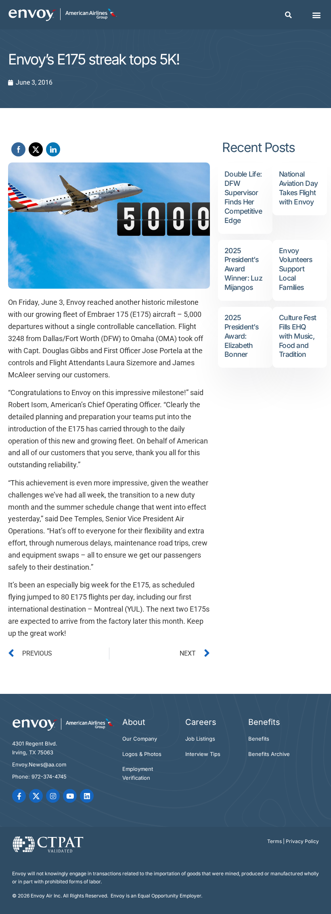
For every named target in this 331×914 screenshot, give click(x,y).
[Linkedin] (87, 796)
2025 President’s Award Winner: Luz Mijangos (243, 269)
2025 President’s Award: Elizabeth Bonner (241, 336)
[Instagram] (53, 796)
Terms (274, 841)
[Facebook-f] (19, 796)
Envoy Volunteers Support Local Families (295, 269)
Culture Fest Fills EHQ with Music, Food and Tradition (297, 336)
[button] (288, 15)
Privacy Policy (302, 841)
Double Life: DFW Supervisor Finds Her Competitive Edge (243, 197)
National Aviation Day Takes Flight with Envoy (298, 188)
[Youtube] (70, 796)
